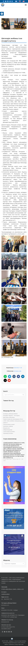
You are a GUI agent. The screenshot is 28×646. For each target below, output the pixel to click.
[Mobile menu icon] (26, 5)
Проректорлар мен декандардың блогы (13, 419)
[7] (14, 313)
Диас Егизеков (21, 642)
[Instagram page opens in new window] (8, 1)
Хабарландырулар (7, 429)
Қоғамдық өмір (17, 371)
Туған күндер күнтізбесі (9, 431)
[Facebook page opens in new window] (3, 1)
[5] (14, 278)
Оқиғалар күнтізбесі (8, 433)
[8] (14, 330)
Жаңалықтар (6, 428)
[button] (2, 14)
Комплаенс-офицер (8, 426)
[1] (14, 348)
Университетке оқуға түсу (7, 613)
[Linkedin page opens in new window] (12, 1)
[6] (14, 296)
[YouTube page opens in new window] (6, 1)
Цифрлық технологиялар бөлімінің (17, 641)
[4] (14, 261)
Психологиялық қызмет (9, 424)
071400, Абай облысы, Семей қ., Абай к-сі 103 (12, 589)
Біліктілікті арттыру (6, 624)
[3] (14, 244)
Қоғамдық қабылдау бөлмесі (10, 413)
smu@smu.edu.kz (5, 594)
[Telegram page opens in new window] (10, 1)
